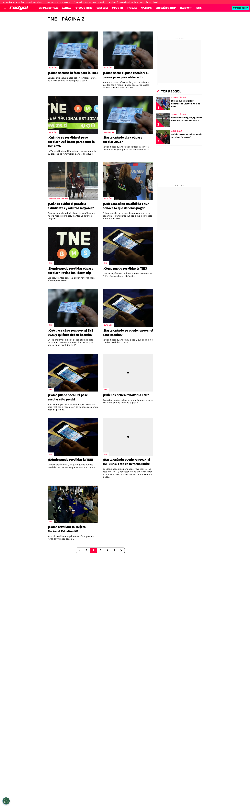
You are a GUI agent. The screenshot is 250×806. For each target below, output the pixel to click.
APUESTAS (146, 8)
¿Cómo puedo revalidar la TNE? (125, 268)
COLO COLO (102, 8)
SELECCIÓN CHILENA (166, 8)
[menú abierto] (5, 8)
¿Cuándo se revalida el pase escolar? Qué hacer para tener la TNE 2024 (71, 142)
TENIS (199, 8)
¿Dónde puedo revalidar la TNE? (70, 460)
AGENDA (66, 8)
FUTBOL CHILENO (83, 8)
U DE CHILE (117, 8)
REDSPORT (186, 8)
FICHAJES (132, 8)
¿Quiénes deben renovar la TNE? (126, 395)
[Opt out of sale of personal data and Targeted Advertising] (6, 801)
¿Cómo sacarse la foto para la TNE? (73, 73)
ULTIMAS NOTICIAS (48, 8)
